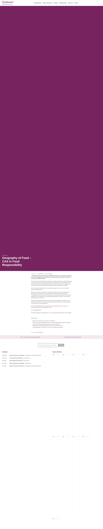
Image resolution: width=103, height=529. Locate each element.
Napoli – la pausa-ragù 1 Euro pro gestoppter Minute (30, 337)
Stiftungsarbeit (63, 3)
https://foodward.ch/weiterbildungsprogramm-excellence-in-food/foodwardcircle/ (47, 325)
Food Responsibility (39, 332)
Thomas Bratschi (49, 273)
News (6, 255)
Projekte (55, 3)
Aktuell (76, 3)
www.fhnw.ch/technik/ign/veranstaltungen (55, 327)
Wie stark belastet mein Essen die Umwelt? (72, 337)
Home (3, 255)
